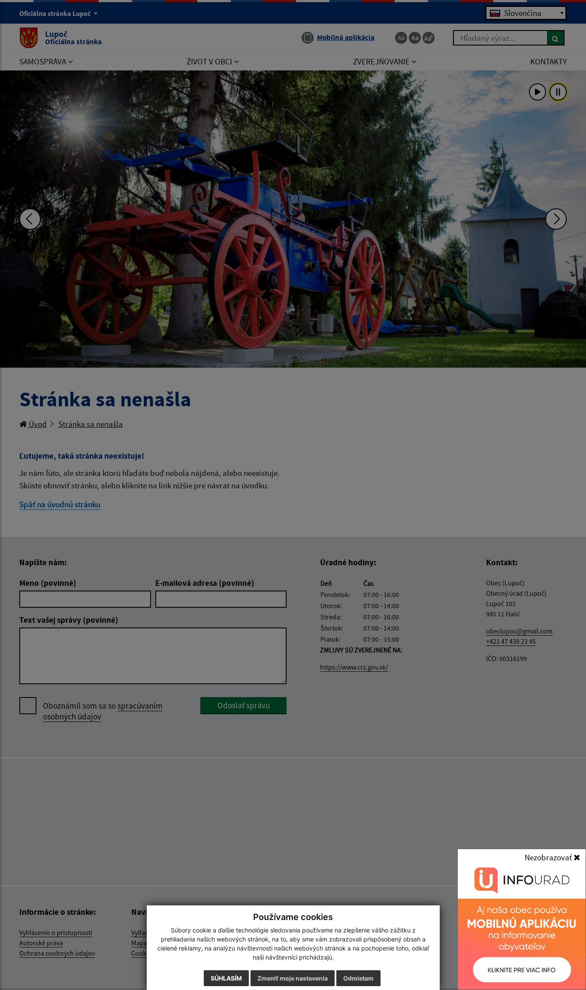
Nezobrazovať (549, 857)
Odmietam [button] (358, 978)
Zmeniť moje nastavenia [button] (292, 978)
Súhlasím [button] (226, 978)
